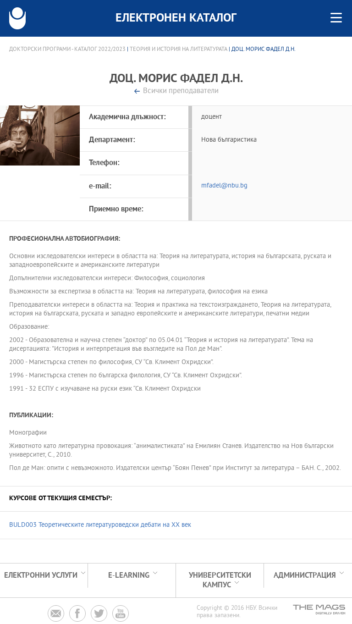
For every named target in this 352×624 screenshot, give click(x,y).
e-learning (128, 575)
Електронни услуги (40, 575)
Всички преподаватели (181, 91)
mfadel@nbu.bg (224, 186)
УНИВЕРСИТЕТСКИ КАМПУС (220, 580)
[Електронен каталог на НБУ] (17, 18)
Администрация (305, 575)
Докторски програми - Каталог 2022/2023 (67, 49)
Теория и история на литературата (178, 49)
